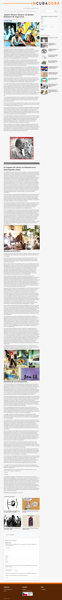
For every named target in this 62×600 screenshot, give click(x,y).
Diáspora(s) (27, 11)
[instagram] (43, 589)
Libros (18, 11)
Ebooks (9, 11)
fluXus (24, 11)
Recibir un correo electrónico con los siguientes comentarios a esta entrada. (21, 573)
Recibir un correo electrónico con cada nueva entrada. (16, 575)
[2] (7, 184)
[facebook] (41, 589)
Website (6, 561)
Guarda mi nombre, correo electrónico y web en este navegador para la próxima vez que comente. (21, 566)
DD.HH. (6, 11)
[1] (25, 69)
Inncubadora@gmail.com (8, 589)
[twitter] (42, 589)
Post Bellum (24, 589)
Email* (6, 558)
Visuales (15, 11)
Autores (31, 11)
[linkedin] (45, 589)
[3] (8, 192)
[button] (38, 148)
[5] (8, 259)
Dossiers (21, 11)
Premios (12, 11)
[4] (10, 224)
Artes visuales (9, 19)
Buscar (56, 11)
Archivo (34, 11)
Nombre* (6, 556)
